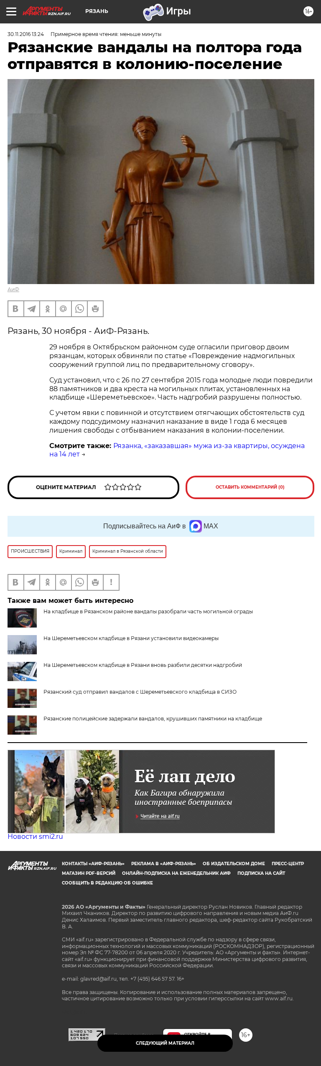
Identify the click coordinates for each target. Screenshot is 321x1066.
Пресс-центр (288, 863)
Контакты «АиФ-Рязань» (93, 863)
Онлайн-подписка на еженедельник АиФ (176, 873)
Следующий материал (165, 1043)
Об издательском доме (234, 863)
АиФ (13, 289)
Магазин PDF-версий (88, 873)
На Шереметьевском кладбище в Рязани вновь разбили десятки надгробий (142, 665)
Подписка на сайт (261, 873)
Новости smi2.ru (35, 836)
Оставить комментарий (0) (250, 487)
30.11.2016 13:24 (26, 34)
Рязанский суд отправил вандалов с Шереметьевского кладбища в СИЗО (140, 692)
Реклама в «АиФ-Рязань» (163, 863)
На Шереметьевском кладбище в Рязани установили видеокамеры (131, 638)
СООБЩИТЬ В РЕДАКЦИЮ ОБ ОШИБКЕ (107, 883)
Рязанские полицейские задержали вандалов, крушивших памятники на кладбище (152, 718)
